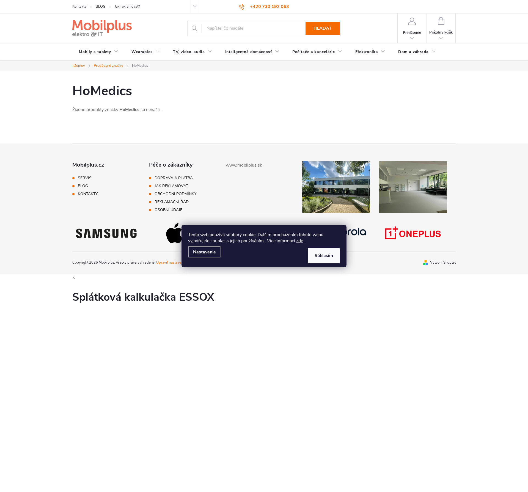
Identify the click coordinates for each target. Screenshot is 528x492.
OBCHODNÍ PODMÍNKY (175, 194)
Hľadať (323, 28)
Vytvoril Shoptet (443, 262)
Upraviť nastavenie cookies (177, 262)
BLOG (100, 6)
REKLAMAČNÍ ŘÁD (172, 202)
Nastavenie (204, 252)
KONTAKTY (88, 194)
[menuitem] (98, 51)
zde (299, 241)
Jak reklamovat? (127, 6)
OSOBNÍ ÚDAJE (168, 210)
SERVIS (85, 178)
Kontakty (79, 6)
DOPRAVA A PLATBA (174, 178)
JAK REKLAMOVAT (171, 186)
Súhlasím (324, 256)
